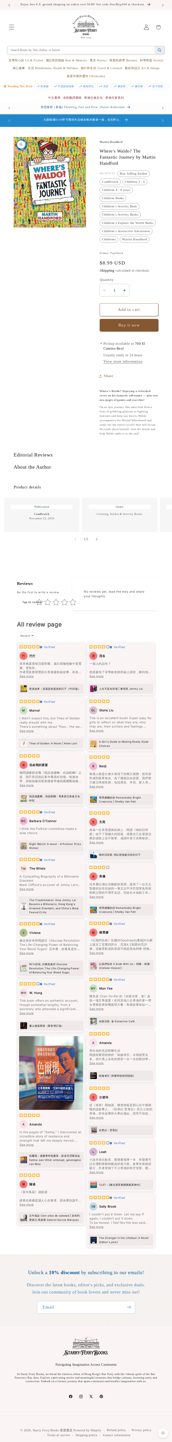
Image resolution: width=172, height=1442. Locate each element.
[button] (11, 27)
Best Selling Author (133, 173)
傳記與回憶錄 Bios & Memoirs (66, 60)
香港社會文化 (93, 97)
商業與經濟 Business (123, 60)
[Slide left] (75, 539)
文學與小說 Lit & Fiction (26, 60)
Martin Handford (134, 239)
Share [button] (108, 376)
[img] (30, 647)
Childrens (109, 239)
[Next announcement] (162, 5)
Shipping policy (86, 1435)
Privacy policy (142, 1430)
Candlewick (110, 181)
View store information (122, 361)
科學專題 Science (151, 60)
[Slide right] (96, 539)
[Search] (159, 50)
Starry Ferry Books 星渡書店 (53, 1430)
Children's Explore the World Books (128, 223)
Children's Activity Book (119, 206)
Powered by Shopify (87, 1430)
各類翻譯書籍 (72, 97)
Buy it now (129, 325)
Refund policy (116, 1430)
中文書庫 (54, 97)
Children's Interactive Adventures (126, 231)
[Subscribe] (129, 1307)
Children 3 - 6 (135, 181)
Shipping (107, 270)
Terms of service (58, 1435)
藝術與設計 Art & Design (142, 68)
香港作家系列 (114, 97)
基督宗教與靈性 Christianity (86, 76)
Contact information (116, 1435)
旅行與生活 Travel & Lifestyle (101, 68)
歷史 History (98, 60)
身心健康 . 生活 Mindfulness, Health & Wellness (45, 68)
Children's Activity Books (120, 214)
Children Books (113, 198)
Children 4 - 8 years (116, 190)
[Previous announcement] (9, 5)
